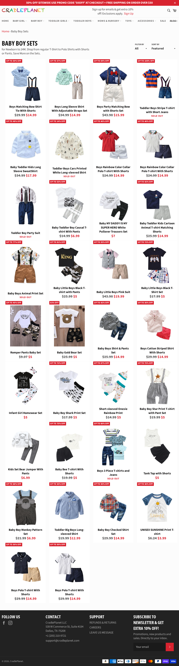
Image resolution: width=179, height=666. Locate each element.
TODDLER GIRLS (58, 21)
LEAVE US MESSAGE (101, 633)
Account (173, 21)
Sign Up (128, 14)
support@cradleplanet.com (62, 641)
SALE (163, 21)
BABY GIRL (19, 21)
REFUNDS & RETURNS (103, 623)
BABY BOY (37, 21)
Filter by (139, 44)
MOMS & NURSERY (109, 21)
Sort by (155, 44)
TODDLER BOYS (82, 21)
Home (5, 31)
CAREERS (95, 627)
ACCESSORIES (146, 21)
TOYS (128, 21)
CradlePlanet (16, 661)
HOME (5, 21)
